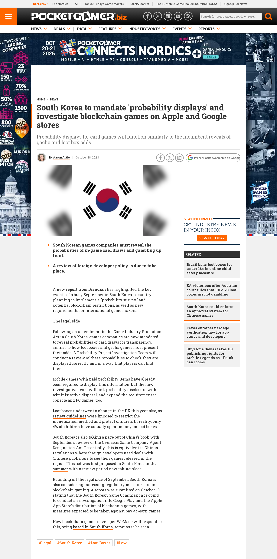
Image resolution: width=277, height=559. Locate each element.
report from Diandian (86, 289)
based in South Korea (93, 526)
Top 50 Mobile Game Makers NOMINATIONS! (186, 3)
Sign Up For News (235, 3)
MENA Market (139, 3)
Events (179, 29)
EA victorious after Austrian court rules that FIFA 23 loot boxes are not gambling (212, 289)
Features (107, 29)
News (36, 29)
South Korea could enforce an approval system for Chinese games (210, 311)
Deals (59, 29)
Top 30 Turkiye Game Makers (104, 3)
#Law (121, 542)
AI (76, 3)
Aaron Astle (61, 157)
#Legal (45, 542)
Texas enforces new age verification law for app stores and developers (208, 332)
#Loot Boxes (99, 542)
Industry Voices (144, 29)
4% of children (66, 426)
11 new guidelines (69, 416)
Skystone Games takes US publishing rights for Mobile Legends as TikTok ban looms (210, 355)
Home (41, 99)
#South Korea (69, 542)
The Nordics (60, 3)
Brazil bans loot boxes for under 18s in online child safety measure (209, 268)
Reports (206, 29)
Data (81, 29)
